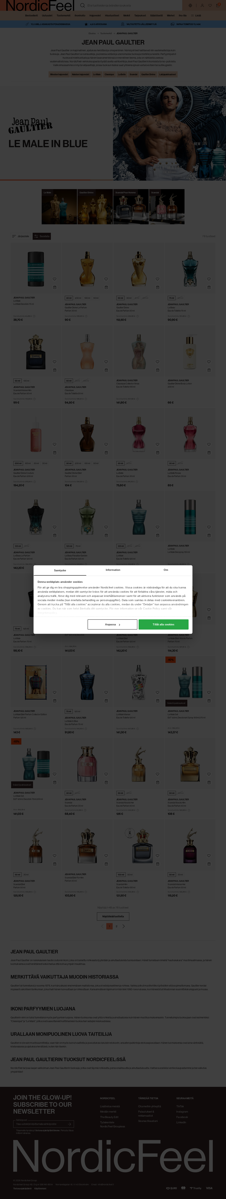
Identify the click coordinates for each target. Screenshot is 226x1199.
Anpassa (110, 624)
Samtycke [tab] (60, 570)
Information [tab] (113, 569)
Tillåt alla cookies (163, 624)
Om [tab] (166, 569)
